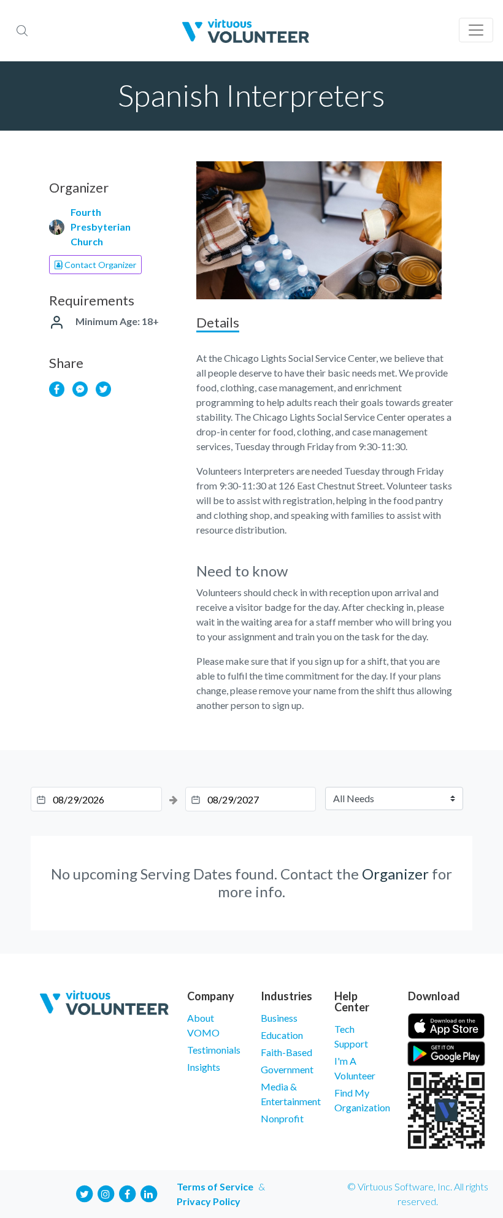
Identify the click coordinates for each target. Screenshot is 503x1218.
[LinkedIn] (148, 1192)
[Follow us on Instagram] (105, 1192)
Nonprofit (282, 1118)
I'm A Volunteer (354, 1068)
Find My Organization (362, 1100)
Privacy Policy (208, 1201)
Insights (203, 1067)
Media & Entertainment (288, 1094)
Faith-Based (286, 1052)
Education (282, 1035)
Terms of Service (215, 1186)
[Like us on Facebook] (127, 1192)
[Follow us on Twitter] (84, 1192)
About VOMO (203, 1025)
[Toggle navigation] (476, 30)
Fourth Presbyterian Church (101, 226)
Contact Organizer (99, 264)
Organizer (395, 874)
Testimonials (213, 1049)
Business (279, 1018)
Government (287, 1069)
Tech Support (351, 1036)
